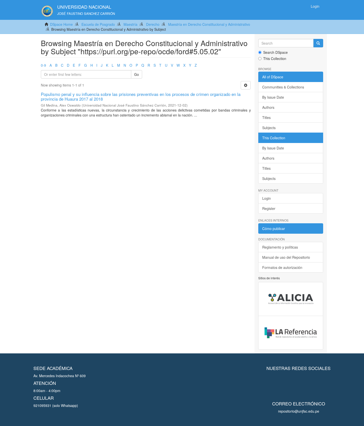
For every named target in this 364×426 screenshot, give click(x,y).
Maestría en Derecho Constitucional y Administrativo (209, 24)
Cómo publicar (273, 228)
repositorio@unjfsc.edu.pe (298, 411)
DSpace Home (61, 24)
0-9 (43, 65)
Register (268, 208)
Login (266, 198)
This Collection (274, 58)
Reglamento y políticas (280, 247)
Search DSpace (275, 52)
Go (136, 74)
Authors (268, 107)
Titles (266, 117)
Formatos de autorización (282, 267)
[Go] (318, 43)
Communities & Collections (283, 87)
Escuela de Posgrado (98, 24)
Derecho (152, 24)
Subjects (269, 127)
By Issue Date (273, 97)
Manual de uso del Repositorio (286, 257)
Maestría (130, 24)
